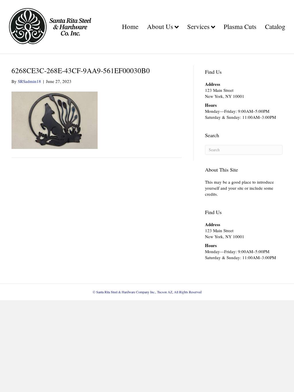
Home (130, 26)
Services (198, 26)
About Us (160, 26)
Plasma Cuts (240, 26)
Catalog (275, 26)
